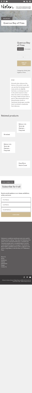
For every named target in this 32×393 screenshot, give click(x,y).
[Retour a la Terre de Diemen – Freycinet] (23, 120)
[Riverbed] (8, 125)
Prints (24, 72)
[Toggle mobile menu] (30, 1)
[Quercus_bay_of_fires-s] (8, 51)
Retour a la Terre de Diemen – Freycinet (22, 127)
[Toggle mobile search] (27, 1)
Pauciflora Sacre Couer (23, 164)
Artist (25, 70)
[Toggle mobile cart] (24, 1)
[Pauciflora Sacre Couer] (23, 150)
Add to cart (24, 63)
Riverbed (7, 134)
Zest (19, 281)
